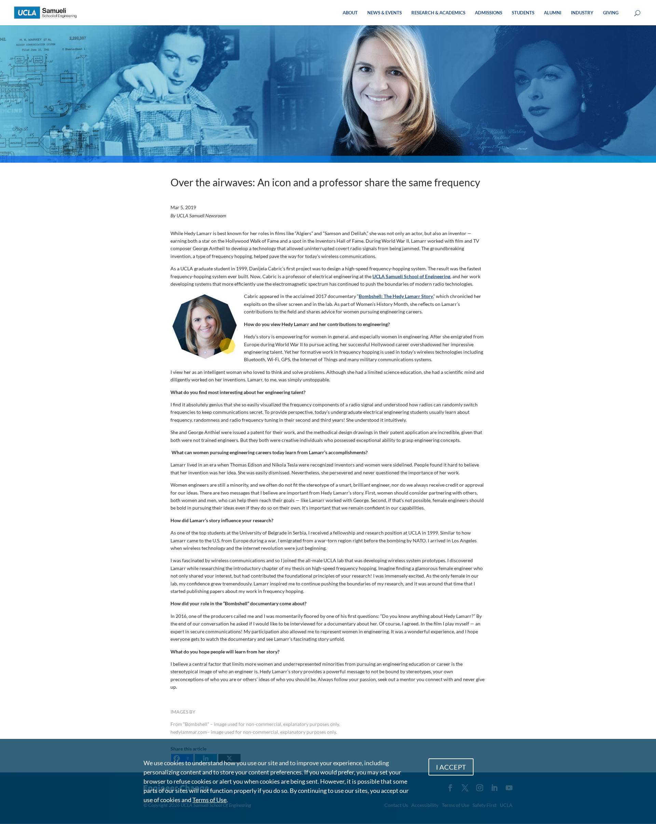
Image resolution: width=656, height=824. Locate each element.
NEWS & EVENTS (384, 12)
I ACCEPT (451, 767)
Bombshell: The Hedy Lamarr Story (396, 296)
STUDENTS (523, 12)
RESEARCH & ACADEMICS (438, 12)
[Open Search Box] (637, 13)
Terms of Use (209, 799)
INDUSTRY (582, 12)
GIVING (610, 12)
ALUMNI (552, 12)
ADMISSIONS (488, 12)
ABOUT (350, 12)
